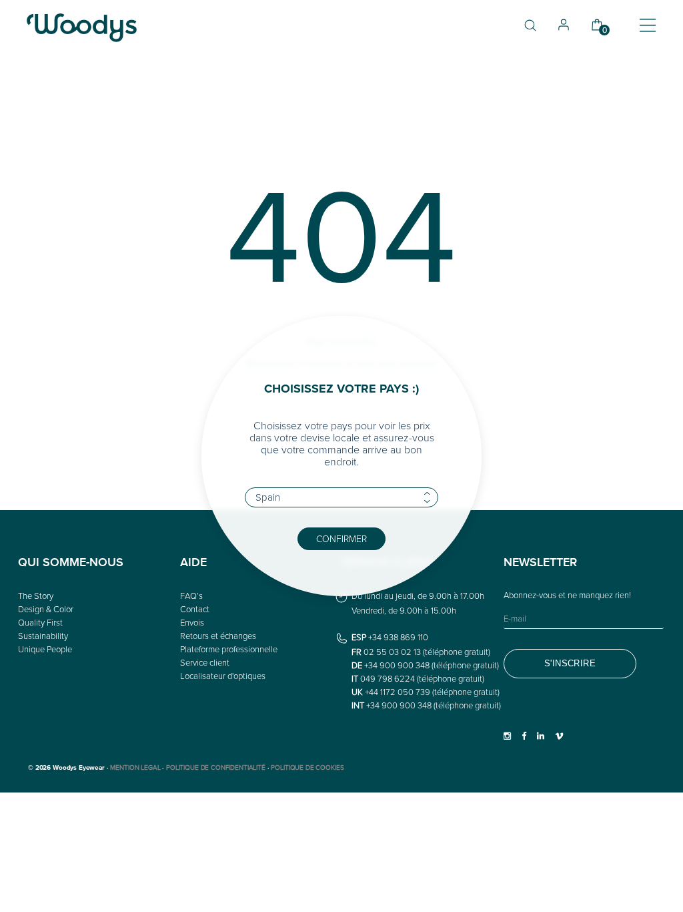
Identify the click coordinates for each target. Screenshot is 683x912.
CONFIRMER (341, 538)
